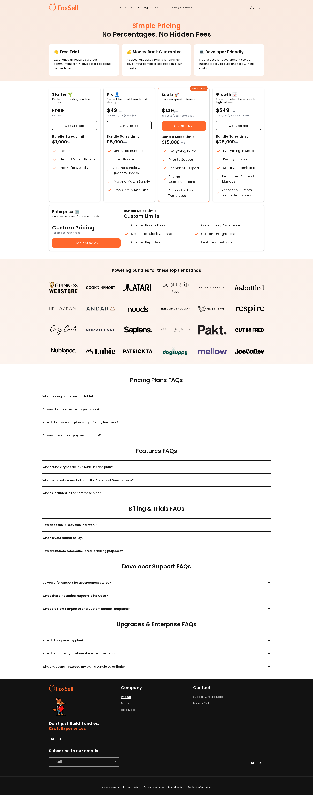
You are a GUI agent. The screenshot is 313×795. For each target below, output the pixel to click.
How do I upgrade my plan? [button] (63, 640)
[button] (158, 7)
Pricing (126, 697)
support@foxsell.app (208, 697)
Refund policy (176, 787)
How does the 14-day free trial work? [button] (69, 525)
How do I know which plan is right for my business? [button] (80, 422)
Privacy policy (131, 787)
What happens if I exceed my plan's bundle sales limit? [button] (83, 666)
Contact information (199, 787)
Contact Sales (86, 243)
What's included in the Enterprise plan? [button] (71, 493)
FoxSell (115, 787)
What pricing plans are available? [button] (67, 396)
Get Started (74, 126)
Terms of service (154, 787)
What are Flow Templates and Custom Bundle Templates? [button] (86, 609)
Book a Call (201, 703)
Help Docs (128, 710)
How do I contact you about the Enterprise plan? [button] (78, 653)
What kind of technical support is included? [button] (75, 596)
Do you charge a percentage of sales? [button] (71, 409)
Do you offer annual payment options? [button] (71, 435)
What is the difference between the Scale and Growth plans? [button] (88, 480)
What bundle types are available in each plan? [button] (77, 467)
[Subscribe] (115, 762)
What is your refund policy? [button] (62, 538)
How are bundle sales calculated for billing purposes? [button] (82, 551)
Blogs (125, 703)
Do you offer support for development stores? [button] (76, 583)
